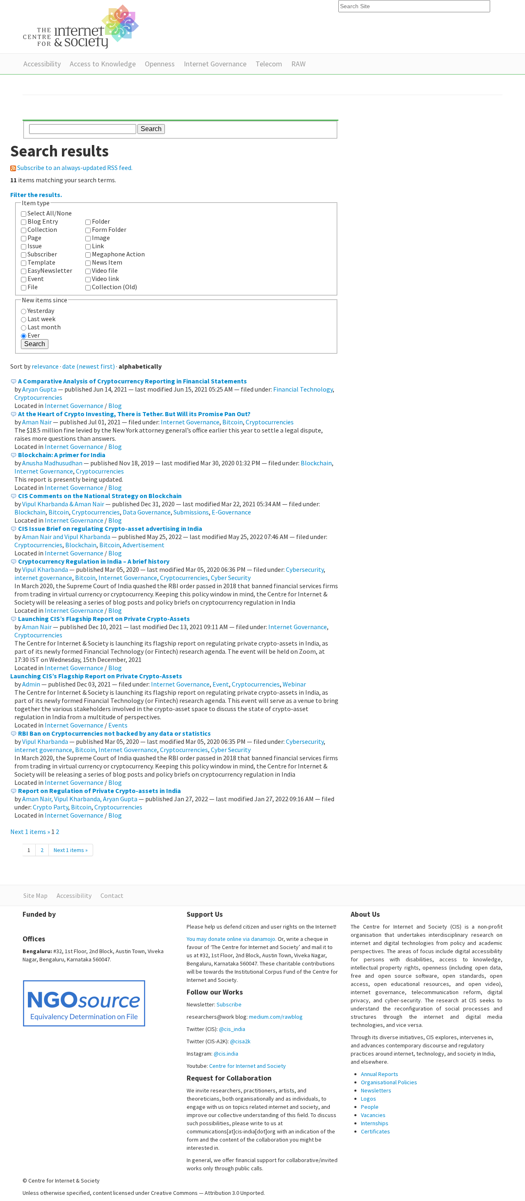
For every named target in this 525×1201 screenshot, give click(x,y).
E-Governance (231, 512)
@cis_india (232, 1029)
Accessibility (42, 63)
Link (98, 246)
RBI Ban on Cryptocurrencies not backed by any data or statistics (114, 733)
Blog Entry (42, 221)
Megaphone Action (118, 254)
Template (41, 262)
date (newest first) (88, 366)
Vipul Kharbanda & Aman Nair (63, 504)
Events (118, 725)
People (370, 1106)
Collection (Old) (114, 287)
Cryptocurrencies (38, 397)
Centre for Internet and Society (247, 1066)
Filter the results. (36, 194)
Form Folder (109, 229)
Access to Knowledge (103, 63)
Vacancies (373, 1115)
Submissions (191, 512)
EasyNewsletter (49, 270)
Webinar (294, 684)
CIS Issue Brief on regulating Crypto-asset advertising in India (110, 528)
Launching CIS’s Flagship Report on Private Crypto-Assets (104, 618)
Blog (115, 405)
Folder (101, 221)
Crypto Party (50, 807)
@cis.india (226, 1053)
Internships (374, 1123)
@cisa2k (240, 1041)
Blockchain (316, 463)
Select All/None (49, 213)
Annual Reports (379, 1074)
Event (35, 278)
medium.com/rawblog (276, 1016)
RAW (298, 63)
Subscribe (229, 1004)
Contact (111, 895)
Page (34, 237)
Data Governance (147, 512)
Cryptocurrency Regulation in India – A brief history (93, 561)
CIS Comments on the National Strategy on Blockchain (100, 496)
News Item (107, 262)
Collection (42, 229)
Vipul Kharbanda (45, 569)
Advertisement (143, 545)
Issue (34, 246)
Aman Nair (37, 422)
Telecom (269, 63)
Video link (105, 278)
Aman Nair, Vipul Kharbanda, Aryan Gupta (79, 799)
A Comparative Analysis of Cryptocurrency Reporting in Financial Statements (132, 381)
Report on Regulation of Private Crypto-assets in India (99, 790)
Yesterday (40, 310)
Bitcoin (232, 422)
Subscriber (42, 254)
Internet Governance (215, 63)
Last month (44, 327)
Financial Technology (303, 389)
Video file (105, 270)
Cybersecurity (305, 569)
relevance (45, 366)
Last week (41, 319)
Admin (31, 684)
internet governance (43, 577)
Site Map (35, 895)
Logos (368, 1098)
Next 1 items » (30, 831)
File (32, 287)
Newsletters (376, 1090)
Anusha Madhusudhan (52, 463)
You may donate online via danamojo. (231, 939)
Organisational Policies (389, 1082)
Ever (33, 335)
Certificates (375, 1131)
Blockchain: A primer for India (61, 455)
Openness (160, 63)
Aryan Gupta (39, 389)
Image (101, 237)
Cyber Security (231, 577)
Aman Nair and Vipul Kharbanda (66, 537)
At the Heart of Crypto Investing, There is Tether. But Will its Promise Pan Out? (134, 414)
